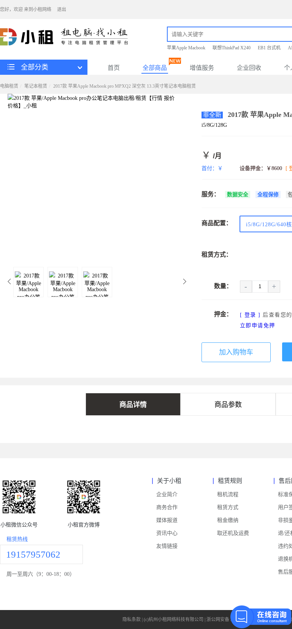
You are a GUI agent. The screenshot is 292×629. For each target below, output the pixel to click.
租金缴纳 (227, 520)
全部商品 (155, 68)
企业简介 (167, 494)
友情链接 (167, 546)
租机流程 (227, 494)
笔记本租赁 (35, 86)
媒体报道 (167, 520)
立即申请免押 (257, 325)
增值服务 (202, 68)
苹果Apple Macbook (186, 47)
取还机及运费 (233, 533)
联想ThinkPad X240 (232, 47)
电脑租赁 (9, 86)
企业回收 (249, 68)
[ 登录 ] (250, 315)
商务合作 (167, 507)
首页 (114, 68)
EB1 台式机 (269, 47)
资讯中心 (167, 533)
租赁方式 (227, 507)
